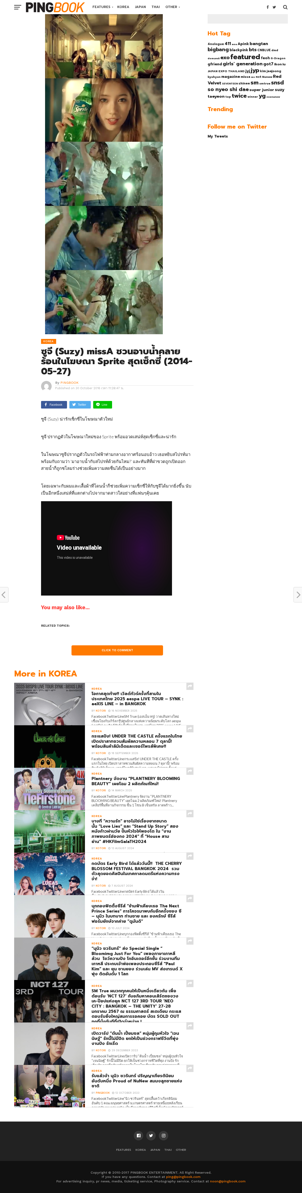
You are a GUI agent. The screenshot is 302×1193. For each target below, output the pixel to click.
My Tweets (218, 136)
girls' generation (243, 63)
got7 (268, 64)
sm (255, 82)
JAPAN (140, 6)
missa (245, 77)
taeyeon (216, 96)
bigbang (218, 49)
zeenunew (273, 97)
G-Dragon (278, 58)
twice (239, 96)
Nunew (267, 77)
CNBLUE (264, 50)
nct (258, 76)
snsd (277, 83)
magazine (230, 76)
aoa (234, 44)
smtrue (264, 83)
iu (283, 64)
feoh (265, 58)
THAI (155, 6)
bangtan (259, 43)
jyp (255, 70)
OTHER (171, 6)
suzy (280, 90)
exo (225, 57)
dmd (274, 50)
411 (228, 44)
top (228, 97)
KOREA (123, 6)
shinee (244, 83)
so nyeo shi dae (228, 89)
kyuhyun (214, 77)
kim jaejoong (270, 71)
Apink (243, 44)
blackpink (239, 50)
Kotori (101, 710)
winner (252, 97)
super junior (261, 90)
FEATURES (101, 6)
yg (262, 96)
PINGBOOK (69, 382)
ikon (278, 64)
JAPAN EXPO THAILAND (226, 71)
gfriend (215, 64)
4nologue (216, 44)
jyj (247, 71)
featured (245, 57)
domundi (214, 58)
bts (253, 49)
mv (253, 77)
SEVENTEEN (230, 83)
